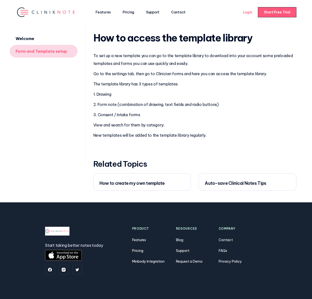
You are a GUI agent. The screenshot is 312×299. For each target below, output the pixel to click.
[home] (46, 12)
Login (247, 12)
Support (152, 12)
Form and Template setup (41, 51)
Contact (178, 12)
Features (103, 12)
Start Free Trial (277, 12)
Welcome (25, 38)
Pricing (128, 12)
